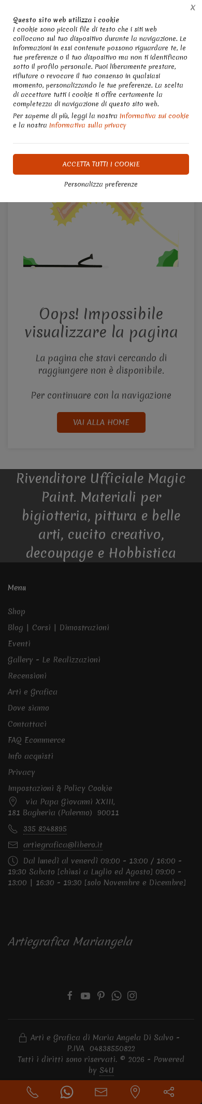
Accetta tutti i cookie (101, 164)
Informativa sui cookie (154, 115)
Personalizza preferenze (101, 184)
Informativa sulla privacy (87, 125)
